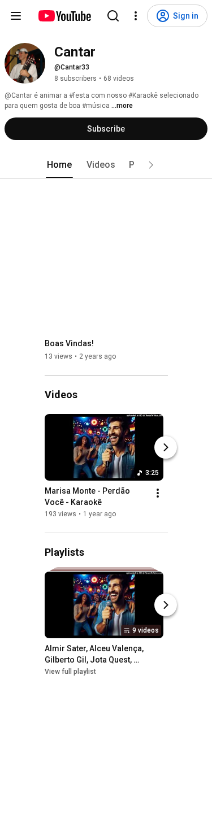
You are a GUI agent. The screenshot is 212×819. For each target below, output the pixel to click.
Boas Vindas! (69, 343)
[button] (151, 164)
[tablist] (106, 164)
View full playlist (70, 672)
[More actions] (157, 493)
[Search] (113, 16)
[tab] (59, 164)
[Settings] (135, 16)
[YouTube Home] (64, 16)
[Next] (165, 447)
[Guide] (16, 16)
